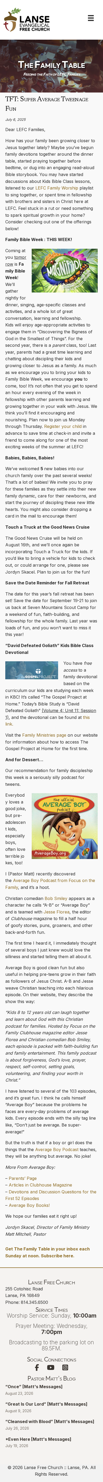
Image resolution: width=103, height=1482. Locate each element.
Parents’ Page (23, 1178)
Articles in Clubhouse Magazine (40, 1185)
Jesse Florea (56, 912)
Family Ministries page (44, 735)
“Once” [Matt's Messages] (34, 1386)
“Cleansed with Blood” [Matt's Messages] (49, 1421)
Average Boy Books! (29, 1205)
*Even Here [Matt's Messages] (38, 1439)
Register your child (63, 426)
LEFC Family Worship (56, 188)
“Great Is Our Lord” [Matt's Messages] (46, 1404)
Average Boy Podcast (56, 1149)
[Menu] (90, 18)
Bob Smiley (56, 898)
